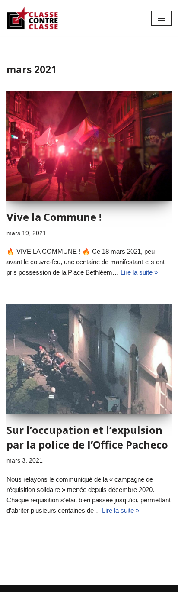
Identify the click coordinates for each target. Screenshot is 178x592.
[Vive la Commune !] (89, 146)
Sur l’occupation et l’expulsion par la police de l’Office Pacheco (87, 437)
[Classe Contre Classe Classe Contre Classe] (32, 18)
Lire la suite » (139, 272)
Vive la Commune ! (54, 217)
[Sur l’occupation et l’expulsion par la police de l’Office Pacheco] (89, 359)
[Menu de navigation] (161, 18)
